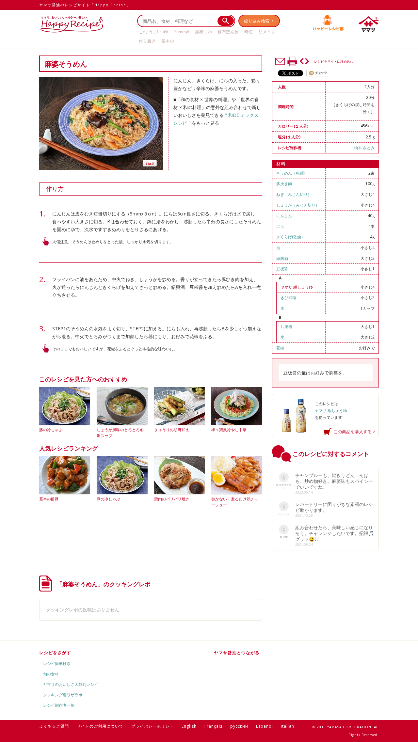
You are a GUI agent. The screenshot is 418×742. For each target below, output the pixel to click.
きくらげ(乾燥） (290, 237)
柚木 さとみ (364, 147)
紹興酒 (282, 258)
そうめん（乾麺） (292, 173)
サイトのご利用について (100, 726)
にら (280, 226)
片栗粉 (286, 326)
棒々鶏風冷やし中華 (229, 430)
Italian (287, 726)
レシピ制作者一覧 (58, 705)
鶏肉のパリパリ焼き (171, 499)
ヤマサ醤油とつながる (237, 652)
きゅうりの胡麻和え (171, 430)
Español (264, 726)
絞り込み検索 (256, 21)
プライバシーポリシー (152, 726)
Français (213, 726)
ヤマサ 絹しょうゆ (297, 287)
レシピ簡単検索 (57, 663)
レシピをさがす (55, 652)
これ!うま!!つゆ (153, 31)
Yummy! (181, 31)
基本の (167, 41)
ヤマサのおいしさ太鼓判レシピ (70, 684)
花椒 (280, 348)
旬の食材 (51, 674)
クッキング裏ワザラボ (62, 695)
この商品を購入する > (354, 431)
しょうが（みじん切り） (297, 205)
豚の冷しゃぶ (51, 430)
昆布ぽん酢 (228, 31)
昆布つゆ (203, 31)
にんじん (284, 215)
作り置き (147, 41)
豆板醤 (282, 269)
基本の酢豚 (49, 499)
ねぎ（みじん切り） (294, 194)
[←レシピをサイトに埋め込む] (304, 61)
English (189, 726)
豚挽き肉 (284, 183)
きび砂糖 (288, 297)
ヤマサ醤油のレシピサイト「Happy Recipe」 (85, 4)
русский (239, 726)
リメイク (266, 31)
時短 (248, 31)
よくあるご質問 (54, 726)
